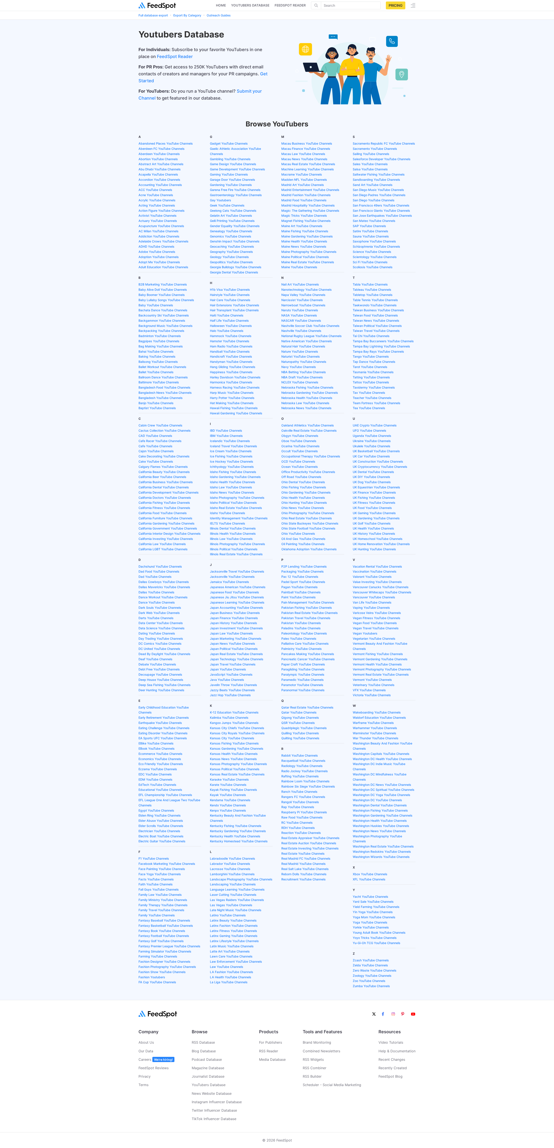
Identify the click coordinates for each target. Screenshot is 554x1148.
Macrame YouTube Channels (301, 174)
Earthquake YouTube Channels (160, 723)
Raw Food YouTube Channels (302, 817)
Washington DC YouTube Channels (377, 800)
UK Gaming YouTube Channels (374, 513)
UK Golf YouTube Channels (372, 523)
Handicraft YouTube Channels (231, 356)
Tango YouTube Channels (371, 356)
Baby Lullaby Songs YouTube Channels (166, 300)
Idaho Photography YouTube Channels (237, 497)
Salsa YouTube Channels (370, 169)
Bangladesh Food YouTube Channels (164, 387)
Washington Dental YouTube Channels (380, 805)
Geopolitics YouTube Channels (231, 262)
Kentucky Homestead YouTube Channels (239, 841)
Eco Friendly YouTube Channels (160, 764)
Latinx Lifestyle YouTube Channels (234, 941)
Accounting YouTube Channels (160, 185)
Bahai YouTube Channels (156, 351)
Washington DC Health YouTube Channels (382, 759)
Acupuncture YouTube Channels (161, 226)
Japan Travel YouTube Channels (233, 664)
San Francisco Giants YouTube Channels (381, 210)
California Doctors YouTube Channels (164, 497)
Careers (155, 1059)
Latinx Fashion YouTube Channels (234, 925)
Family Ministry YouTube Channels (162, 900)
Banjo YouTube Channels (156, 403)
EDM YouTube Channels (155, 779)
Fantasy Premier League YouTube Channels (169, 946)
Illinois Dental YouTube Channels (233, 528)
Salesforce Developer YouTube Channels (382, 159)
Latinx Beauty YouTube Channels (233, 920)
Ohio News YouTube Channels (302, 508)
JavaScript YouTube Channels (231, 674)
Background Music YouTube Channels (165, 326)
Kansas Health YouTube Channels (234, 754)
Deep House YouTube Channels (160, 679)
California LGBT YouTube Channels (163, 549)
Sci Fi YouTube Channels (370, 262)
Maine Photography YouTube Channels (309, 251)
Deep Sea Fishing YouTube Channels (164, 685)
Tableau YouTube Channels (372, 289)
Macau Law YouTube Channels (303, 154)
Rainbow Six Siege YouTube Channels (308, 786)
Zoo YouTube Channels (369, 981)
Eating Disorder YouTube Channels (163, 733)
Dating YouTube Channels (156, 633)
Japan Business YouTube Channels (235, 613)
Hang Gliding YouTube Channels (232, 367)
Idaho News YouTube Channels (232, 492)
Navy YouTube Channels (298, 367)
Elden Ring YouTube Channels (159, 815)
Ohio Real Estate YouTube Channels (306, 518)
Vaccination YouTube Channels (374, 571)
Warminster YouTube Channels (374, 733)
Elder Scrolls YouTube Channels (160, 826)
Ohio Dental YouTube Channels (303, 482)
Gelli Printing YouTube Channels (232, 221)
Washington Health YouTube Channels (380, 820)
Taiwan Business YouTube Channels (378, 310)
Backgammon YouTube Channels (161, 320)
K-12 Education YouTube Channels (234, 712)
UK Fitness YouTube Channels (374, 502)
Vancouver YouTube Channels (374, 597)
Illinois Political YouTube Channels (234, 549)
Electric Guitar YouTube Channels (161, 841)
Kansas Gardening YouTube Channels (236, 748)
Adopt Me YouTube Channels (159, 262)
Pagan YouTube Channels (299, 587)
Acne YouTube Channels (155, 195)
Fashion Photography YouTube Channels (167, 967)
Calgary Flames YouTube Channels (163, 466)
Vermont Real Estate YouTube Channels (381, 674)
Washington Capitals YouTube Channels (381, 754)
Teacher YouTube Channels (372, 398)
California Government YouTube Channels (167, 528)
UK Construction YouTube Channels (378, 461)
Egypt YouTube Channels (156, 810)
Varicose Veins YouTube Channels (377, 613)
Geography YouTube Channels (231, 251)
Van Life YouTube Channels (372, 602)
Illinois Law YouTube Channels (231, 539)
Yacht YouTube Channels (370, 896)
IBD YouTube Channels (226, 430)
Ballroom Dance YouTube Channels (163, 377)
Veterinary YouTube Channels (374, 685)
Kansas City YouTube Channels (232, 738)
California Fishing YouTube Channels (164, 502)
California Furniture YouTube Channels (165, 518)
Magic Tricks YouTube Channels (304, 215)
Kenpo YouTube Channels (228, 810)
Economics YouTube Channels (159, 759)
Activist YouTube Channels (157, 215)
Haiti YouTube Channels (226, 315)
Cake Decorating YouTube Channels (164, 456)
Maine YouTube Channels (299, 267)
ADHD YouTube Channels (156, 246)
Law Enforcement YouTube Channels (236, 961)
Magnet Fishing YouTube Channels (306, 221)
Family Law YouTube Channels (160, 894)
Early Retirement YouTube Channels (163, 717)
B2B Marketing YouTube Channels (162, 284)
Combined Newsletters (321, 1051)
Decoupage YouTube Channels (160, 674)
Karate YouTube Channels (228, 784)
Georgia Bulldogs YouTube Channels (235, 267)
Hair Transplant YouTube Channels (234, 310)
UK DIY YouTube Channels (371, 477)
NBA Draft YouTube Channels (302, 377)
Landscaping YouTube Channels (233, 884)
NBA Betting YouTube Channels (303, 372)
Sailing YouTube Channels (371, 154)
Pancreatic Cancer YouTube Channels (308, 659)
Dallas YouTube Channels (156, 592)
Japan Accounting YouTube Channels (236, 607)
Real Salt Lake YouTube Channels (305, 869)
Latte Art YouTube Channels (230, 951)
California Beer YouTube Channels (162, 477)
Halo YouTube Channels (226, 331)
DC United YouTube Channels (159, 649)
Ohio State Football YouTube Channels (308, 528)
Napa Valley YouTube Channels (303, 295)
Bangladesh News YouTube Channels (165, 392)
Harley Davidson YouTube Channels (235, 377)
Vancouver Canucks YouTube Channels (381, 587)
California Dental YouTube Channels (163, 487)
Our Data (145, 1051)
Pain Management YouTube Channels (307, 602)
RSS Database (203, 1042)
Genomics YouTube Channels (230, 236)
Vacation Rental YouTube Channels (377, 566)
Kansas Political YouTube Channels (234, 769)
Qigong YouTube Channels (300, 717)
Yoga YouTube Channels (370, 922)
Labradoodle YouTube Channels (232, 858)
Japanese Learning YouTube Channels (237, 602)
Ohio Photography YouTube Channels (307, 513)
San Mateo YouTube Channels (374, 221)
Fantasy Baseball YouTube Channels (164, 920)
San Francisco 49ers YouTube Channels (381, 205)
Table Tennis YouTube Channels (375, 300)
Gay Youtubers (220, 200)
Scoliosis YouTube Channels (373, 267)
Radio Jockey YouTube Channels (304, 771)
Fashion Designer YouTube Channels (164, 961)
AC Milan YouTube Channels (158, 231)
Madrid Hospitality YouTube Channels (308, 205)
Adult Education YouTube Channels (163, 267)
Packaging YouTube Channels (302, 571)
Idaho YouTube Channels (227, 513)
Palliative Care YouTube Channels (305, 643)
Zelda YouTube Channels (370, 965)
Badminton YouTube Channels (159, 336)
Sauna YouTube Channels (371, 236)
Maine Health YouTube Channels (304, 241)
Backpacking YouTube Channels (161, 331)
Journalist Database (208, 1076)
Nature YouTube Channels (299, 351)
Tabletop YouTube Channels (373, 295)
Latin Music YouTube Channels (232, 946)
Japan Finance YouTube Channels (234, 618)
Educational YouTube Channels (160, 789)
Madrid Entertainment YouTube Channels (310, 190)
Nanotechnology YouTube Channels (306, 289)
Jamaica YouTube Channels (229, 582)
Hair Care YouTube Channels (230, 300)
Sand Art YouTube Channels (373, 185)
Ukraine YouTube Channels (372, 441)
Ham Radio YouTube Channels (231, 346)
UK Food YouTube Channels (372, 508)
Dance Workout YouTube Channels (163, 597)
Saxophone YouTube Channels (374, 241)
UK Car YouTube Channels (371, 456)
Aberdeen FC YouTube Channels (161, 148)
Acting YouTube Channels (156, 205)
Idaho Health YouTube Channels (232, 482)
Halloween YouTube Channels (231, 326)
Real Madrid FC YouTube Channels (305, 858)
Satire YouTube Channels (370, 231)
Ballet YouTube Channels (156, 372)
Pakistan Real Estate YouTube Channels (309, 613)
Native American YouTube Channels (306, 341)
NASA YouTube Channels (299, 315)
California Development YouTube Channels (168, 492)
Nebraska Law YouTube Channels (305, 403)
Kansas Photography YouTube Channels (238, 764)
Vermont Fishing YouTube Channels (378, 654)
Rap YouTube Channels (297, 807)
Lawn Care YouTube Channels (231, 956)
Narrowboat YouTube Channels (303, 305)
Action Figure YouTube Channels (161, 210)
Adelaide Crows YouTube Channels (163, 241)
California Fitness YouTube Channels (164, 508)
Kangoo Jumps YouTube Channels (234, 723)
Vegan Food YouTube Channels (375, 623)
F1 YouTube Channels (153, 858)
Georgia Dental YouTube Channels (234, 272)
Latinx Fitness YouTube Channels (233, 931)
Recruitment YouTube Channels (303, 879)
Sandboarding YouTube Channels (376, 179)
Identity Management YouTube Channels (239, 518)
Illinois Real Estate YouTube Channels (236, 554)
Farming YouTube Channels (157, 956)
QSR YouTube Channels (298, 723)
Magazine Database (208, 1068)
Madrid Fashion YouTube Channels (306, 195)
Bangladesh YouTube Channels (160, 398)
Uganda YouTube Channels (372, 436)
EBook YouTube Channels (156, 748)
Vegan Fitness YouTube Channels (376, 618)
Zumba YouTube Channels (371, 986)
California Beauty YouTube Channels (164, 472)
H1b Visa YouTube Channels (230, 289)
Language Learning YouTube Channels (237, 889)
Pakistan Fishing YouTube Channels (306, 607)
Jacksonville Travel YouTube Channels (237, 571)
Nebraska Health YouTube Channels (306, 398)
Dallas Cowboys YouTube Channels (163, 582)
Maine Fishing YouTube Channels (304, 231)
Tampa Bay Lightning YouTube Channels (381, 346)
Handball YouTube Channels (230, 351)
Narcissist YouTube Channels (302, 300)
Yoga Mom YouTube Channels (374, 917)
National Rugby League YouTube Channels (311, 336)
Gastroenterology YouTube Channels (236, 195)
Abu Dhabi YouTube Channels (159, 169)
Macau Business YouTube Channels (306, 143)
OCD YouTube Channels (298, 461)
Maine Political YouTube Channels (305, 257)
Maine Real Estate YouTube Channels (307, 262)
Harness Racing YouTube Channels (235, 387)
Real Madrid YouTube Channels (303, 863)
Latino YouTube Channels (228, 915)
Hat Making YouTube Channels (232, 403)
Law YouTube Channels (226, 967)
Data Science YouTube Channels (161, 628)
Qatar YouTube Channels (299, 712)
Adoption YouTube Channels (158, 257)
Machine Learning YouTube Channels (307, 169)
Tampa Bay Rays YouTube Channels (378, 351)
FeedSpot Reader (175, 56)
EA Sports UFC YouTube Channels (162, 738)
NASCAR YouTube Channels (301, 320)
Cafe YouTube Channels (155, 446)
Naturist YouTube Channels (300, 356)
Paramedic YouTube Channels (302, 679)
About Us (146, 1042)
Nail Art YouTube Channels (300, 284)
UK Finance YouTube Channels (374, 492)
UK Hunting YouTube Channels (374, 549)
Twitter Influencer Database (214, 1110)
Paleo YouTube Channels (298, 638)
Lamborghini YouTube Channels (232, 874)
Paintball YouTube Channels (301, 592)
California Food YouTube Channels (162, 513)
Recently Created (392, 1068)
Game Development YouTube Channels (237, 169)
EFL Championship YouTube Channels (165, 795)
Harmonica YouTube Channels (231, 382)
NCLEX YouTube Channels (299, 382)
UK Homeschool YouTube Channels (378, 539)
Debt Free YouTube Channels (159, 669)
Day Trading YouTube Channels (160, 638)
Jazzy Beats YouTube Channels (232, 690)
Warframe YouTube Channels (373, 723)
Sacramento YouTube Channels (375, 148)
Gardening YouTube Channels (231, 185)
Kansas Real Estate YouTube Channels (237, 774)
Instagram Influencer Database (217, 1102)
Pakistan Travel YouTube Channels (305, 618)
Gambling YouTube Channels (230, 159)
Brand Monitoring (317, 1042)
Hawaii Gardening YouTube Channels (236, 413)
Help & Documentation (397, 1051)
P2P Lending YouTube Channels (304, 566)
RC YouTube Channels (297, 822)
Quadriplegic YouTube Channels (304, 728)
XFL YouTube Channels (369, 879)
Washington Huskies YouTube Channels (381, 826)
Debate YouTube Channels (157, 664)
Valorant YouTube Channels (372, 576)
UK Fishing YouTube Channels (374, 497)
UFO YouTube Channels (369, 430)
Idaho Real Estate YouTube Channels (236, 508)
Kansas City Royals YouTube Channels (237, 733)
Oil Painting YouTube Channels (303, 544)
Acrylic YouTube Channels (157, 200)
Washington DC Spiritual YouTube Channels (383, 789)
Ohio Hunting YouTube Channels (304, 502)
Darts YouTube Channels (156, 618)
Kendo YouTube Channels (228, 805)
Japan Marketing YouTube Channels (235, 638)
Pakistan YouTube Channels (301, 623)
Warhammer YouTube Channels (375, 728)
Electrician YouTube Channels (159, 831)
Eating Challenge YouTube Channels (164, 728)
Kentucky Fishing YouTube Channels (235, 826)
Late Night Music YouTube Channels (235, 910)
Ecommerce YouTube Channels (160, 754)
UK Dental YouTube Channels (373, 472)
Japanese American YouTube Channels (238, 587)
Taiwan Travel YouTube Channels (376, 331)
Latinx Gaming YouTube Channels (234, 936)
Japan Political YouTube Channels (234, 649)
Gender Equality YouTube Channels (235, 226)
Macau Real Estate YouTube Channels (308, 164)
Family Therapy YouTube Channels (163, 905)
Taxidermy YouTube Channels (374, 387)
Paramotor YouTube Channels (302, 685)
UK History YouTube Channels (374, 533)
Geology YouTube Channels (229, 257)
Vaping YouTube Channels (371, 607)
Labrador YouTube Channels (230, 863)
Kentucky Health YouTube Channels (235, 836)
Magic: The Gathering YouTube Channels (310, 210)
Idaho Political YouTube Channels (233, 502)
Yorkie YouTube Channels (371, 927)
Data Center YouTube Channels (160, 623)
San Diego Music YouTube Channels (378, 190)
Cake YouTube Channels (155, 461)
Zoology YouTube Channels (372, 975)
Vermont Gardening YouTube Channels (380, 659)
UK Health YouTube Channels (373, 528)
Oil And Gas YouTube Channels (303, 539)
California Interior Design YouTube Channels (169, 533)
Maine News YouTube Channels (303, 246)
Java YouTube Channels (227, 679)
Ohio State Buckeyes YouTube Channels (309, 523)
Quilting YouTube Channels (300, 738)
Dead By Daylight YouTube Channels (164, 654)
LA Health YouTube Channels (230, 977)
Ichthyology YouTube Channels (232, 466)
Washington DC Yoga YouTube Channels (381, 795)
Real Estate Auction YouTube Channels (308, 843)
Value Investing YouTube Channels (377, 582)
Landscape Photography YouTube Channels (241, 879)
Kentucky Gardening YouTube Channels (238, 831)
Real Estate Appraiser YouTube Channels (310, 838)
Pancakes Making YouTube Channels (307, 654)
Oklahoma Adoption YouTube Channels (309, 549)
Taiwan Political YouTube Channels (377, 326)
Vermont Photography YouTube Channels (382, 669)
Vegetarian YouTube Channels (374, 638)
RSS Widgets (313, 1059)
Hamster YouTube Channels (229, 341)
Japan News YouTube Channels (232, 643)
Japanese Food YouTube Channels (234, 592)
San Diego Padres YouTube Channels (379, 195)
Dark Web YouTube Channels (159, 613)
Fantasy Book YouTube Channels (161, 931)
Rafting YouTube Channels (300, 776)
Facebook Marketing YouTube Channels (166, 863)
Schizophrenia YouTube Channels (376, 246)
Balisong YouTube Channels (158, 361)
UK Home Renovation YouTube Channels (381, 544)
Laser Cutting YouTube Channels (233, 894)
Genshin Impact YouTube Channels (234, 241)
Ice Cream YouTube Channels (231, 451)
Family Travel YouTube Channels (161, 910)
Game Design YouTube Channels (233, 164)
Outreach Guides (219, 15)
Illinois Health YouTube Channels (233, 533)
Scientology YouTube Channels (375, 257)
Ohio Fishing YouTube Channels (303, 487)
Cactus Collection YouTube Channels (164, 430)
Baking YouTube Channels (157, 356)
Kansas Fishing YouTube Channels (234, 743)
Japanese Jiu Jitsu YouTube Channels (237, 597)
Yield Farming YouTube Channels (376, 907)
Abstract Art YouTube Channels (161, 164)
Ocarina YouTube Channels (300, 446)
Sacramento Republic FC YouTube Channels (384, 143)
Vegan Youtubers (365, 633)
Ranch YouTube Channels (299, 791)
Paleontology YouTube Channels (304, 633)
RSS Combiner (314, 1068)
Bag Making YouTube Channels (160, 346)
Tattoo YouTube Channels (371, 382)
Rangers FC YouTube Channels (303, 797)
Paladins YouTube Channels (301, 628)
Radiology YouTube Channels (302, 766)
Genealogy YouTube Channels (231, 231)
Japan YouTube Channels (228, 669)
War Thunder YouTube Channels (375, 738)
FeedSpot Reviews (153, 1068)
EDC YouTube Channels (155, 774)
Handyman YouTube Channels (231, 361)
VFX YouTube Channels (369, 690)
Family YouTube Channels (156, 915)
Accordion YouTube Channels (159, 179)
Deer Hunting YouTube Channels (161, 690)
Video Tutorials (390, 1042)
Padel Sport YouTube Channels (303, 582)
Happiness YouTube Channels (231, 372)
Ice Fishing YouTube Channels (231, 456)
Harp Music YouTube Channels (232, 392)
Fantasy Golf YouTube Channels (161, 941)
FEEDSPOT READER (290, 5)
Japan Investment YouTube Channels (236, 628)
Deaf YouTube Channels (155, 659)
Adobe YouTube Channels (156, 251)
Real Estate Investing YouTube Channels (310, 848)
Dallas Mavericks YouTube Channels (164, 587)
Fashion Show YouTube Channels (162, 972)
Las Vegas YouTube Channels (231, 905)
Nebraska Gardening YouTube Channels (309, 392)
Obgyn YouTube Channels (299, 436)
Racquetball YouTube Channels (303, 760)
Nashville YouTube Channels (301, 331)
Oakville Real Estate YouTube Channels (309, 430)
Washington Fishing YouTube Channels (380, 810)
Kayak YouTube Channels (228, 795)
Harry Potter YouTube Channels (232, 398)
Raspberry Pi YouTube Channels (304, 812)
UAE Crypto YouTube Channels (375, 425)
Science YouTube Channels (372, 251)
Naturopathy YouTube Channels (303, 361)
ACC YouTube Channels (155, 190)
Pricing (396, 5)
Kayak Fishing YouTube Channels (233, 789)
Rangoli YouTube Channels (300, 802)
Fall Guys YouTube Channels (158, 889)
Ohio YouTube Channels (298, 533)
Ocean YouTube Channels (299, 466)
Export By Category (187, 15)
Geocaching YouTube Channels (232, 246)
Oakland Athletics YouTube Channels (307, 425)
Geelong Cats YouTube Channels (233, 210)
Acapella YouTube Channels (158, 174)
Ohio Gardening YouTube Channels (306, 492)
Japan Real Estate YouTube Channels (236, 654)
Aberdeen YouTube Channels (159, 154)
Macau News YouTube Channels (304, 159)
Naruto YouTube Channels (299, 310)
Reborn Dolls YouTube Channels (304, 874)
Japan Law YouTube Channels (231, 633)
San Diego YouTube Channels (374, 200)
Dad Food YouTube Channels (158, 571)
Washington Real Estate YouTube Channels (383, 846)
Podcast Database (207, 1059)
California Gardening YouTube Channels (166, 523)
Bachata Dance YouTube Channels (162, 310)
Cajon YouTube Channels (156, 451)
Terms (143, 1085)
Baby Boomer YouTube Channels (161, 295)
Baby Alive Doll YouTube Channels (162, 289)
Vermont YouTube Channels (372, 679)
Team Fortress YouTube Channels (376, 403)
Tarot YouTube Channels (370, 367)
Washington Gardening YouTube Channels (382, 815)
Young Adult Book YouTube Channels (379, 932)
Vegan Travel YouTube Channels (376, 628)
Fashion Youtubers (151, 977)
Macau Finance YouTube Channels (305, 148)
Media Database (272, 1059)
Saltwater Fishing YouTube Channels (379, 174)
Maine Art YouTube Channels (301, 226)
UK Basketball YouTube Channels (376, 451)
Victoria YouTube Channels (372, 695)
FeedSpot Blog (390, 1076)
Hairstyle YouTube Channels (230, 295)
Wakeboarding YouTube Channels (377, 712)
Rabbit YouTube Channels (299, 755)
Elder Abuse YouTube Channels (160, 820)
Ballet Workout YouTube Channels (162, 367)
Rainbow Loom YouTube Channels (305, 781)
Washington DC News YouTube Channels (382, 784)
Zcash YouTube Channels (371, 960)
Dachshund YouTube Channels (160, 566)
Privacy (144, 1076)
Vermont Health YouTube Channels (377, 664)
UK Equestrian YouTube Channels (376, 487)
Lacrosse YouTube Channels (230, 869)
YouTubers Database (208, 1085)
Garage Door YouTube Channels (232, 179)
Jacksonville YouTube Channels (232, 576)
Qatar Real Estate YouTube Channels (307, 707)
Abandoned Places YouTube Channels (165, 143)
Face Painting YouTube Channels (161, 869)
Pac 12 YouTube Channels (299, 576)
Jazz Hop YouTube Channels (230, 695)
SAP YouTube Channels (369, 226)
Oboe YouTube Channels (298, 441)
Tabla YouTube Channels (370, 284)
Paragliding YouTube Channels (303, 669)
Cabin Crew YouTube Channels (160, 425)
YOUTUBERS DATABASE (250, 5)
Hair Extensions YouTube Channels (234, 305)
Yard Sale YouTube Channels (373, 901)
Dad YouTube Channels (155, 576)
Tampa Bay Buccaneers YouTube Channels (383, 341)
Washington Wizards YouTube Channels (381, 857)
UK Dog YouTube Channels (372, 482)
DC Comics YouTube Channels (160, 643)
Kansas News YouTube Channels (233, 759)
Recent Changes (391, 1059)
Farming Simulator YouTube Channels (164, 951)
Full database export (153, 15)
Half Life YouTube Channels (229, 320)
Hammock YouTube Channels (230, 336)
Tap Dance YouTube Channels (374, 361)
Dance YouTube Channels (156, 602)
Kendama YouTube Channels (230, 800)
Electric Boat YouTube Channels (161, 836)
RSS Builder (312, 1076)
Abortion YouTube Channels (158, 159)
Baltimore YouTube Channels (158, 382)
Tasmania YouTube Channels (373, 372)
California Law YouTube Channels (162, 544)
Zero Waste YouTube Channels (374, 970)
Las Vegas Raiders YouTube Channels (237, 900)
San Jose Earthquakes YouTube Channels (382, 215)
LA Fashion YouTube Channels (231, 972)
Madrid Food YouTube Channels (304, 200)
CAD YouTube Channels (155, 436)
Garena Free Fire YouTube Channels (235, 190)
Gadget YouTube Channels (229, 143)
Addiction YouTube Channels (158, 236)
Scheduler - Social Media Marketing (332, 1085)
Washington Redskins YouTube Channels (382, 851)
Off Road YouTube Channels (301, 477)
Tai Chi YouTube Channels (371, 336)
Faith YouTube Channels (155, 884)
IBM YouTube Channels (226, 436)
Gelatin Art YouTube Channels (231, 215)
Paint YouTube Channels (298, 597)
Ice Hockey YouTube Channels (231, 461)
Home (221, 5)
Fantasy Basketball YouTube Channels (165, 925)
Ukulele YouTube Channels (371, 446)
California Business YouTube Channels (165, 482)
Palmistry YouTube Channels (301, 649)
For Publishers (270, 1042)
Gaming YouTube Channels (229, 174)
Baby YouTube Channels (155, 305)
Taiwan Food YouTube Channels (375, 315)
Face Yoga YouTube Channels (159, 874)
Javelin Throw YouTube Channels (233, 685)
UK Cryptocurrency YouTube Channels (380, 466)
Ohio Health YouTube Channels (303, 497)
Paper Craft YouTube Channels (303, 664)
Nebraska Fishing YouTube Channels (307, 387)
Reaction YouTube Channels (301, 833)
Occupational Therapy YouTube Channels (310, 456)
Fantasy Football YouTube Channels (163, 936)
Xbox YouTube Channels (370, 874)
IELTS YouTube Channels (227, 523)
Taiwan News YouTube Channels (376, 320)
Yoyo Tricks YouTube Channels (375, 938)
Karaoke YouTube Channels (229, 779)
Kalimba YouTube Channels (229, 717)
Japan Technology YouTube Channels (236, 659)
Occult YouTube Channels (299, 451)
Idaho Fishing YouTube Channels (233, 472)
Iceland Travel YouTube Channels (233, 446)
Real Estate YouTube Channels (303, 853)
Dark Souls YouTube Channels (159, 607)
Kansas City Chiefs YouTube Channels (237, 728)
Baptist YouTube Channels (157, 408)
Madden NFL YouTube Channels (304, 179)
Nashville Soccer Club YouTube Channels (310, 326)
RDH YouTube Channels (298, 828)
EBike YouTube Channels (156, 743)
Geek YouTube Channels (227, 205)
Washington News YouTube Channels (379, 831)
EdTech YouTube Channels (157, 784)
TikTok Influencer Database (214, 1119)
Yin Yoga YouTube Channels (373, 912)
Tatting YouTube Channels (371, 377)
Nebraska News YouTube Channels (306, 408)
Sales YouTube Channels (370, 164)
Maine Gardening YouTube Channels (307, 236)
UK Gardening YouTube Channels (376, 518)
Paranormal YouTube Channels (303, 690)
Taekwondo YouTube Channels (375, 305)
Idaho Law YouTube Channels (231, 487)
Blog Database (204, 1051)
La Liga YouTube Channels (229, 982)
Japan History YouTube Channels (233, 623)
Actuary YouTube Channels (157, 221)
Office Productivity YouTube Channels (308, 472)
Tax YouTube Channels (369, 392)
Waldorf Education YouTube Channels (379, 717)
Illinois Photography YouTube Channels (237, 544)
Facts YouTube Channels (156, 879)
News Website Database (212, 1093)
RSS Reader (268, 1051)
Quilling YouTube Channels (300, 733)
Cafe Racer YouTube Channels (160, 441)
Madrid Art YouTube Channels (302, 185)
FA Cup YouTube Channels (157, 982)
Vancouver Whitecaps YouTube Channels (382, 592)
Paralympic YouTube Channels (302, 674)
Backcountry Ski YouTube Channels (163, 315)
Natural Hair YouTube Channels (303, 346)
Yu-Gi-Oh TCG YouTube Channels (376, 943)
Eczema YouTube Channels (157, 769)
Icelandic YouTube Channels (230, 441)
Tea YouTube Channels (369, 408)
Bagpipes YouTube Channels (158, 341)
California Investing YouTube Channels (165, 539)
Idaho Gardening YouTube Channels (235, 477)
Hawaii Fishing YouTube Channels (234, 408)
